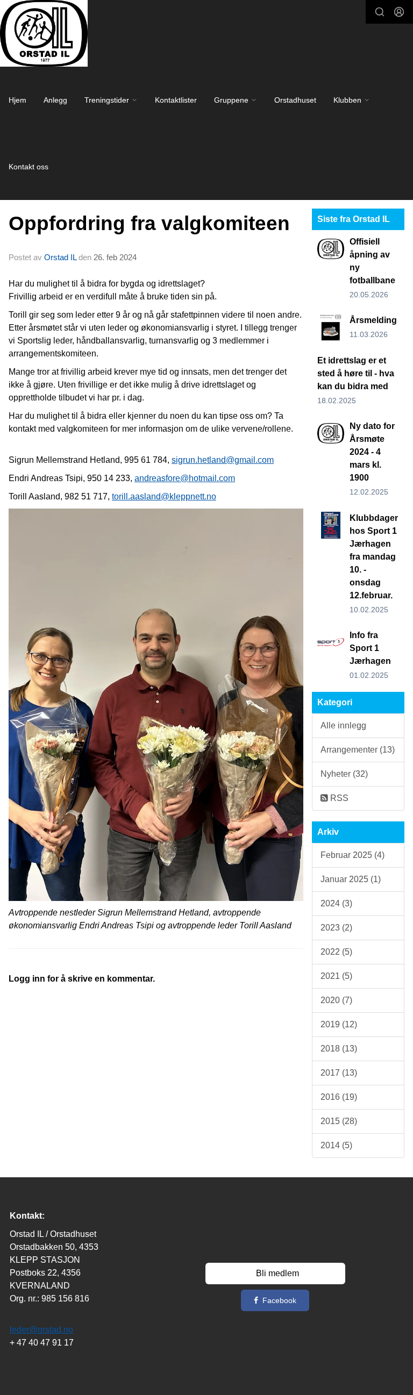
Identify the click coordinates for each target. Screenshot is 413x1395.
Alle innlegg (343, 725)
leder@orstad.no (41, 1329)
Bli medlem (277, 1273)
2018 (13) (339, 1048)
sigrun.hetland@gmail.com (223, 459)
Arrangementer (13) (358, 749)
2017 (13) (339, 1072)
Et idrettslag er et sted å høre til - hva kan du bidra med (355, 373)
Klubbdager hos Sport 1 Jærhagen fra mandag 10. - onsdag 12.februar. (374, 556)
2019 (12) (339, 1024)
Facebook (279, 1300)
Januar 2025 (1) (351, 879)
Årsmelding (373, 320)
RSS (338, 798)
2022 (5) (336, 951)
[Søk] (379, 12)
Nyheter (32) (344, 773)
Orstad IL (60, 257)
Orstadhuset (295, 100)
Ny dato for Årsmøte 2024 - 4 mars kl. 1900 (372, 451)
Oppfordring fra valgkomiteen (149, 223)
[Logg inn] (399, 12)
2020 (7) (336, 1000)
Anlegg (55, 100)
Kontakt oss (28, 166)
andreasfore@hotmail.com (184, 478)
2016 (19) (339, 1096)
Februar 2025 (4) (352, 855)
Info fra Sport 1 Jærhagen (370, 648)
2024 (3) (336, 903)
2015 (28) (339, 1121)
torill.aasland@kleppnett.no (164, 496)
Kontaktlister (176, 100)
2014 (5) (336, 1145)
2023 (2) (336, 927)
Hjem (17, 100)
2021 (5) (336, 976)
